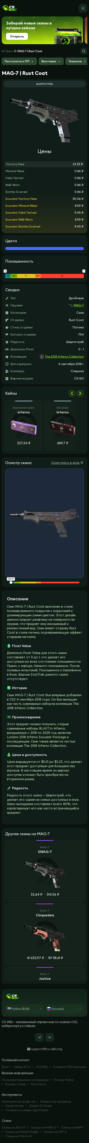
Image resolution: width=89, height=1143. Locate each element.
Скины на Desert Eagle (21, 1132)
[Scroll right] (80, 393)
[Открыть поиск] (83, 51)
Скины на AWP (72, 1127)
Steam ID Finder (40, 1106)
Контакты (38, 1084)
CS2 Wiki (42, 1067)
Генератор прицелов (55, 1101)
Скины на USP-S (55, 1132)
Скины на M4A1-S (43, 1127)
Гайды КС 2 (22, 1067)
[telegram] (39, 1037)
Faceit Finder (14, 1106)
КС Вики (7, 51)
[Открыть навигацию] (83, 8)
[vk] (49, 1037)
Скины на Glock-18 (18, 1136)
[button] (19, 62)
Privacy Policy (64, 1080)
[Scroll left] (72, 393)
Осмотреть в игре (65, 463)
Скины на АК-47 (13, 1127)
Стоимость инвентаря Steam (26, 1110)
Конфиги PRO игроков (69, 1067)
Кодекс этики (15, 1084)
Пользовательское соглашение (25, 1080)
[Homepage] (9, 8)
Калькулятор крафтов (18, 1101)
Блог (5, 1067)
